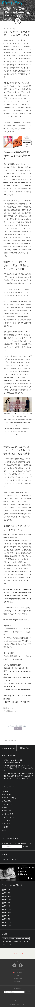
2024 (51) (7, 893)
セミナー (5, 811)
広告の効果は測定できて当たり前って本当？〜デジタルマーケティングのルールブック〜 (17, 768)
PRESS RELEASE (22, 938)
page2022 (18, 632)
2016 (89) (7, 919)
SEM (9, 944)
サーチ (4, 807)
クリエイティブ (7, 798)
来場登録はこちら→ (11, 711)
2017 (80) (7, 916)
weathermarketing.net (11, 641)
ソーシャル (6, 814)
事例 (3, 830)
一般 (3, 827)
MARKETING (17, 941)
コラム (14, 29)
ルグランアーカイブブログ (11, 859)
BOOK (26, 941)
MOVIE (8, 941)
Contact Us (17, 953)
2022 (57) (7, 899)
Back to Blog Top (10, 740)
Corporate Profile (17, 978)
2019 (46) (7, 909)
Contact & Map (18, 972)
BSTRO (14, 289)
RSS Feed (25, 748)
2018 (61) (7, 912)
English (17, 975)
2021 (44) (7, 903)
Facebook (7, 459)
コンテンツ (6, 804)
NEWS (11, 938)
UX (3, 791)
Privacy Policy (17, 981)
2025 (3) (7, 889)
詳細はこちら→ (9, 708)
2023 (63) (7, 896)
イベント (5, 794)
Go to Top (17, 1000)
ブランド (5, 820)
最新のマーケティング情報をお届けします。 (17, 843)
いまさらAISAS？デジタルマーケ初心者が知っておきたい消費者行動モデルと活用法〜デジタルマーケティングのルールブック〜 (17, 776)
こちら (27, 620)
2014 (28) (7, 925)
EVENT (5, 938)
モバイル (5, 824)
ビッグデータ (6, 817)
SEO (4, 944)
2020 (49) (7, 906)
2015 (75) (7, 922)
